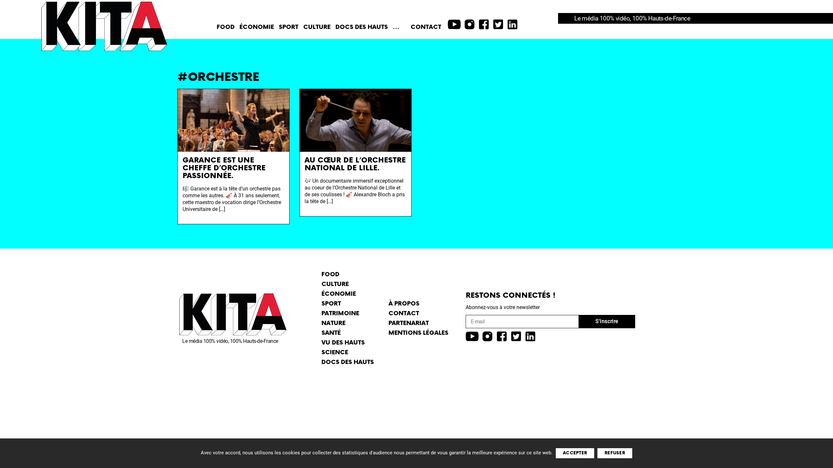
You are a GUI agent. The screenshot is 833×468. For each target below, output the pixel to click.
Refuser (615, 453)
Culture (317, 27)
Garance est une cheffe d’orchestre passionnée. (224, 168)
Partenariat (409, 323)
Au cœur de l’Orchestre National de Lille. (355, 164)
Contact (426, 27)
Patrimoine (340, 313)
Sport (288, 27)
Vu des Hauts (343, 342)
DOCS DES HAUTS (361, 27)
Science (334, 352)
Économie (256, 27)
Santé (331, 333)
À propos (404, 303)
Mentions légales (418, 333)
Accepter (575, 453)
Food (226, 27)
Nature (333, 323)
